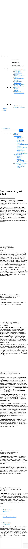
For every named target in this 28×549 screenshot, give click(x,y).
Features (16, 74)
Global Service (18, 73)
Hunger (16, 90)
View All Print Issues (19, 107)
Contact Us (6, 511)
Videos (16, 77)
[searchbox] (11, 130)
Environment (17, 91)
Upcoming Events (19, 78)
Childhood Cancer (19, 93)
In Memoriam (17, 83)
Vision (16, 88)
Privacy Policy (7, 522)
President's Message (19, 70)
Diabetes (16, 87)
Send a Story (6, 128)
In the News (17, 71)
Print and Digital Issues (20, 163)
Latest (4, 110)
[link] (15, 55)
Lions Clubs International (9, 517)
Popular (5, 108)
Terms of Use (6, 524)
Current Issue (18, 105)
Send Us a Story (18, 86)
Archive (16, 80)
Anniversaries (18, 81)
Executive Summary (19, 84)
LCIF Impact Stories (19, 75)
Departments (17, 136)
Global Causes (18, 154)
